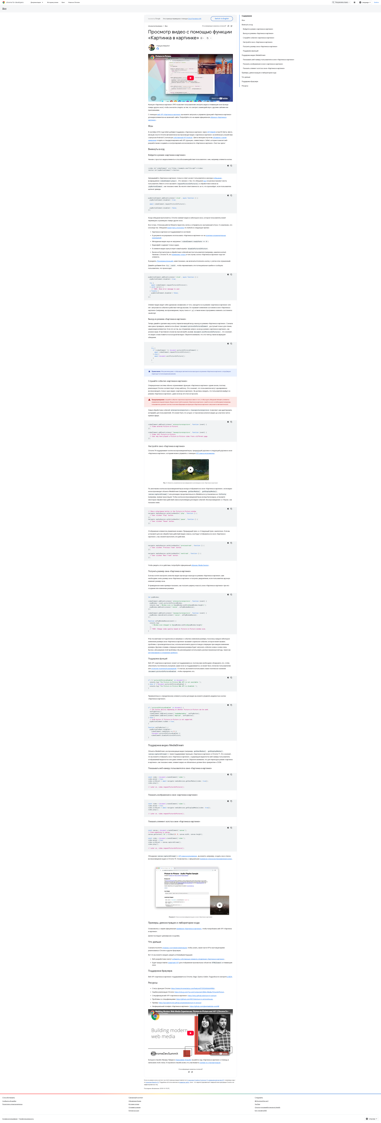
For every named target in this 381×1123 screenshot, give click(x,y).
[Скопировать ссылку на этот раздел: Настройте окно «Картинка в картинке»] (187, 446)
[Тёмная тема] (228, 165)
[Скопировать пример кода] (231, 165)
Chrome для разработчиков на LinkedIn (267, 1107)
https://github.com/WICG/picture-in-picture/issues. (194, 999)
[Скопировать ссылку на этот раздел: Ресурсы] (159, 983)
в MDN (229, 977)
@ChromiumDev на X (261, 1101)
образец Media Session (200, 565)
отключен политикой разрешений (163, 669)
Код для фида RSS (261, 1110)
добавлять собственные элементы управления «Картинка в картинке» (198, 959)
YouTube (257, 1104)
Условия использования (9, 1119)
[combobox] (341, 2)
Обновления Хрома (135, 1101)
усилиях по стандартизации (209, 1063)
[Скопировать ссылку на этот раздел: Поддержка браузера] (174, 971)
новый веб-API (173, 963)
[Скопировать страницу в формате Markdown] (208, 38)
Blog (4, 8)
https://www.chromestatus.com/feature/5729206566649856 (193, 989)
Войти (376, 2)
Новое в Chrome (74, 2)
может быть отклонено (175, 228)
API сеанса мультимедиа (205, 453)
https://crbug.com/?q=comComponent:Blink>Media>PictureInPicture (199, 992)
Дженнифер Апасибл (183, 1060)
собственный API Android (182, 138)
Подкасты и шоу (134, 1110)
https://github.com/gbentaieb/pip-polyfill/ (204, 1006)
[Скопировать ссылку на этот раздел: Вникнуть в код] (166, 149)
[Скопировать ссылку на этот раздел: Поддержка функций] (169, 659)
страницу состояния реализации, (174, 948)
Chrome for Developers (155, 26)
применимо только (179, 255)
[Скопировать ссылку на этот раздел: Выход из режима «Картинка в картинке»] (188, 319)
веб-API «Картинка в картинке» (169, 115)
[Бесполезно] (231, 26)
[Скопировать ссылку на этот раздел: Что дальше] (163, 942)
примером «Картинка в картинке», (189, 929)
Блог (63, 2)
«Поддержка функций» (165, 261)
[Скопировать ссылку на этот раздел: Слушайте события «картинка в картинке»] (189, 381)
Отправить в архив (134, 1107)
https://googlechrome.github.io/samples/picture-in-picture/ (180, 1003)
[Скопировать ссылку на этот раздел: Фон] (155, 126)
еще (204, 181)
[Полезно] (228, 26)
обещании (218, 178)
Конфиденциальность (26, 1119)
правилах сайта (184, 1082)
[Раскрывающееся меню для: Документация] (43, 2)
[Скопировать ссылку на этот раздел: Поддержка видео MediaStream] (186, 745)
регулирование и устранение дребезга (162, 653)
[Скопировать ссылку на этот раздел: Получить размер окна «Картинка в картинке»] (193, 571)
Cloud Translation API (194, 19)
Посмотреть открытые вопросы (12, 1104)
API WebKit (211, 132)
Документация (36, 2)
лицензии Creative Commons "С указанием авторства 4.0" (206, 1080)
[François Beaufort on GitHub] (158, 49)
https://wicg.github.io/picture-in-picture (202, 996)
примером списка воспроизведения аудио (216, 859)
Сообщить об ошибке (9, 1101)
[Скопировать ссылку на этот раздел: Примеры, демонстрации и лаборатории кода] (201, 923)
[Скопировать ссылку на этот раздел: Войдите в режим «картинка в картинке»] (188, 155)
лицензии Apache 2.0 (152, 1082)
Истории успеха (52, 2)
